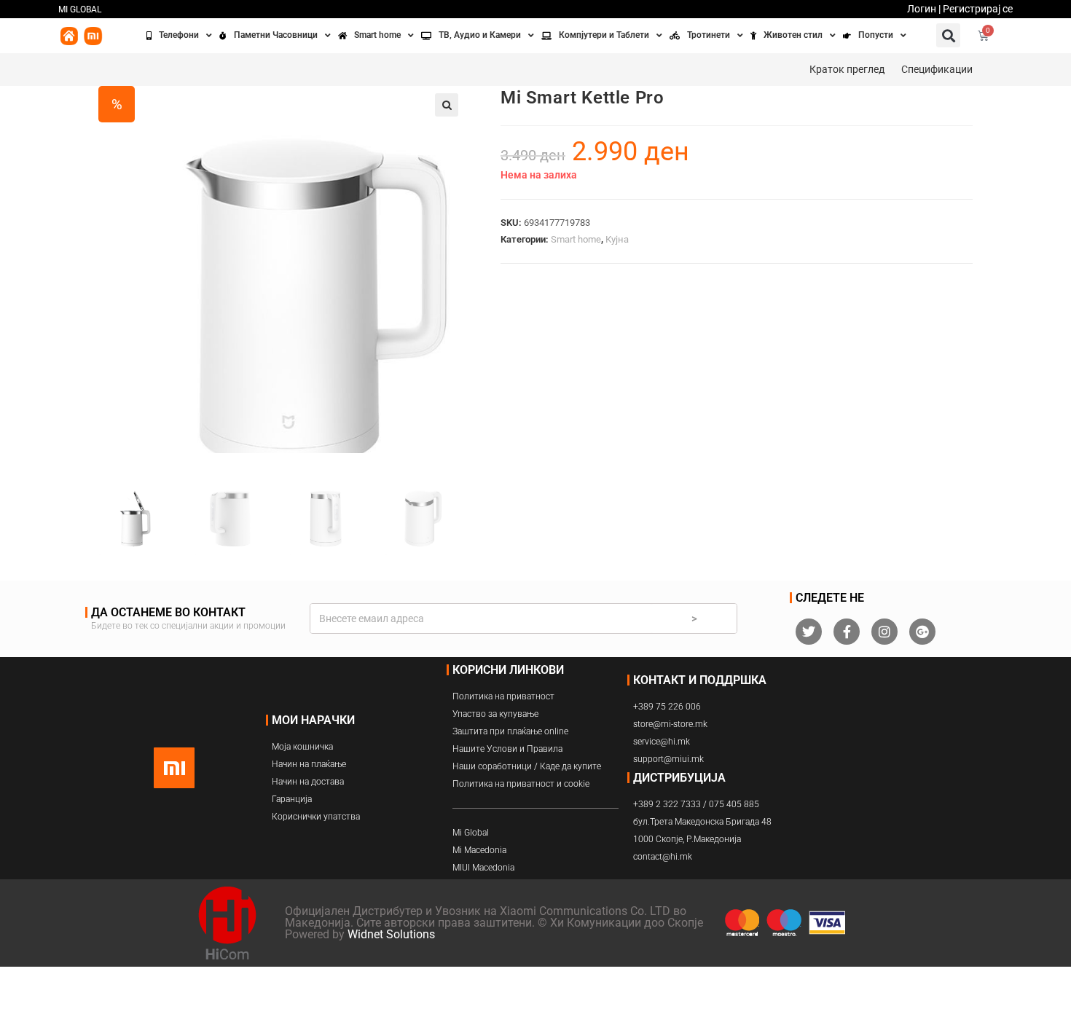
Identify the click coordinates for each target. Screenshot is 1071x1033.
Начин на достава (308, 782)
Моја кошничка (302, 747)
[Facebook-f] (846, 631)
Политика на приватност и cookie (520, 784)
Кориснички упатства (316, 817)
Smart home (576, 239)
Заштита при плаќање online (510, 731)
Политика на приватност (503, 696)
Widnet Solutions (391, 934)
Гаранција (292, 799)
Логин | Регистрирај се (960, 9)
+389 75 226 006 (667, 707)
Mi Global (470, 833)
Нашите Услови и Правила (507, 749)
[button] (948, 35)
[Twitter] (809, 631)
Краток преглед (846, 69)
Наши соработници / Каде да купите (526, 766)
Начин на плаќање (309, 764)
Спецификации (937, 69)
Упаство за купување (495, 714)
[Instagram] (884, 631)
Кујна (617, 239)
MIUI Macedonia (483, 868)
